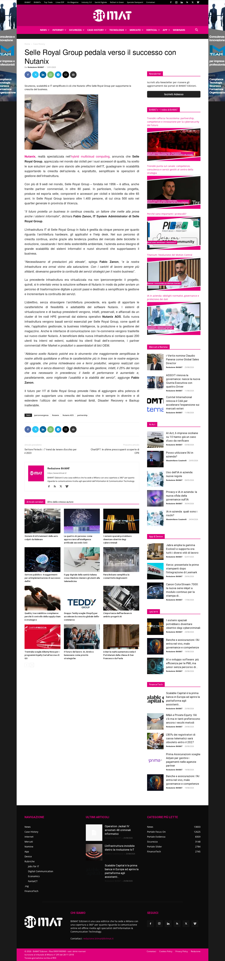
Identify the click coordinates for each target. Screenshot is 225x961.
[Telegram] (58, 74)
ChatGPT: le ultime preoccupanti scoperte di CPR (115, 451)
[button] (196, 30)
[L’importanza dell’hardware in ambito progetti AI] (121, 598)
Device (28, 856)
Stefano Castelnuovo (114, 853)
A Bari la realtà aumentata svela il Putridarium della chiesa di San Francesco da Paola (119, 655)
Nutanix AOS (68, 415)
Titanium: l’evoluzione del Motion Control (169, 254)
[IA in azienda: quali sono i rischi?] (155, 518)
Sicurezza (75, 29)
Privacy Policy (181, 951)
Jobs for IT (33, 866)
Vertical (151, 29)
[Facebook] (170, 2)
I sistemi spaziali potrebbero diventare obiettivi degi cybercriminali (117, 539)
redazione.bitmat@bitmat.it (98, 938)
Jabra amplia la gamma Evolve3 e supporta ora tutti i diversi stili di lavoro (182, 548)
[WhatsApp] (50, 74)
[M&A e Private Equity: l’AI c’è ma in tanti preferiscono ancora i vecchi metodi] (155, 721)
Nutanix (55, 415)
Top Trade (48, 2)
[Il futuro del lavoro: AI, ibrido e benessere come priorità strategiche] (82, 636)
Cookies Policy (165, 951)
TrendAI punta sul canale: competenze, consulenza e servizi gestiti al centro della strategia (170, 169)
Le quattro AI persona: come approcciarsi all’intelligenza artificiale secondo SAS (78, 539)
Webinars (179, 29)
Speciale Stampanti (135, 2)
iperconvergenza (41, 415)
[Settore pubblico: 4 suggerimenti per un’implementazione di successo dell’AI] (42, 559)
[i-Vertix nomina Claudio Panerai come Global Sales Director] (155, 362)
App (165, 29)
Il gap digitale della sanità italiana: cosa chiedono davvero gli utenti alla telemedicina (82, 577)
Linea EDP (60, 2)
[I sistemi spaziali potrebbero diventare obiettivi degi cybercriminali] (121, 521)
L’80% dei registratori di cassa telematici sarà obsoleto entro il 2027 (180, 738)
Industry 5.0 (87, 2)
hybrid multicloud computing (90, 156)
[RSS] (187, 2)
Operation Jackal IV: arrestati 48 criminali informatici (118, 830)
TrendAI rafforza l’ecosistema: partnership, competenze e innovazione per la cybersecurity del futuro (173, 122)
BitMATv (37, 2)
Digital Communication (40, 871)
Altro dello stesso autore (60, 502)
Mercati (29, 841)
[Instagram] (176, 2)
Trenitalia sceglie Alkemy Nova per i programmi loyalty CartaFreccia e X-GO (42, 655)
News (43, 29)
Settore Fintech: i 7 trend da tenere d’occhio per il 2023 (51, 451)
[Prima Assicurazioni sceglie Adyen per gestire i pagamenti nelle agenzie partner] (155, 760)
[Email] (65, 74)
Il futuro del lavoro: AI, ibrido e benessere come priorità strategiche (79, 655)
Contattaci (150, 2)
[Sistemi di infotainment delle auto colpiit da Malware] (42, 521)
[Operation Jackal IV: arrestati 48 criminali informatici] (94, 832)
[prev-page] (27, 665)
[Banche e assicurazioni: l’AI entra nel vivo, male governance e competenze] (155, 646)
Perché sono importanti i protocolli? (166, 213)
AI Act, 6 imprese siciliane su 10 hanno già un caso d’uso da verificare (182, 436)
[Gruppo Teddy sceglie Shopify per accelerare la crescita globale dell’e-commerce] (82, 598)
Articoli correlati (35, 502)
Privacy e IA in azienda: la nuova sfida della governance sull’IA (181, 495)
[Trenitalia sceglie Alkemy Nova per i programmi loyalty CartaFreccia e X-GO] (42, 636)
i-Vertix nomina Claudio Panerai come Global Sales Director (182, 359)
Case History (95, 29)
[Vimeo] (198, 2)
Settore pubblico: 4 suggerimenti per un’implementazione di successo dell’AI (42, 577)
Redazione (195, 951)
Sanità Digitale (101, 2)
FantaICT (33, 881)
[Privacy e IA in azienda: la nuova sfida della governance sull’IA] (155, 498)
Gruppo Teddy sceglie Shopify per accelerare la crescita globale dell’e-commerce (81, 616)
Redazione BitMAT (36, 67)
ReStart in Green (117, 2)
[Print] (73, 74)
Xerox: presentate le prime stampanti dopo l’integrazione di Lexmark (182, 568)
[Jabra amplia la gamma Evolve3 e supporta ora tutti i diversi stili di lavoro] (155, 551)
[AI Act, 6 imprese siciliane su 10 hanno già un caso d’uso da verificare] (155, 439)
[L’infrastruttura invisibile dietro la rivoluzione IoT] (94, 852)
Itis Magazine (72, 2)
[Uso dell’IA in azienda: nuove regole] (155, 478)
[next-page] (32, 665)
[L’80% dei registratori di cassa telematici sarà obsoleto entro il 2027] (155, 741)
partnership (82, 415)
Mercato (135, 29)
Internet (58, 29)
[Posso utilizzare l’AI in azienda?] (155, 459)
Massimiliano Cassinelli (176, 460)
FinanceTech (31, 891)
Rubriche (30, 861)
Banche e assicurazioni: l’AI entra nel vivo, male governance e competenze (182, 643)
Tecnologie (116, 29)
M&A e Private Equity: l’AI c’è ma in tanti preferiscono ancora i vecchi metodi (183, 718)
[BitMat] (112, 15)
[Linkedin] (181, 2)
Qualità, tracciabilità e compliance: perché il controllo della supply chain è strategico (42, 616)
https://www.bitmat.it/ (57, 473)
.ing (27, 886)
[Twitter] (192, 2)
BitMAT (28, 2)
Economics (34, 876)
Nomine (29, 846)
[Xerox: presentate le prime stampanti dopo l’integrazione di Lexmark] (155, 571)
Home (27, 44)
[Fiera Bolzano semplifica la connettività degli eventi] (121, 559)
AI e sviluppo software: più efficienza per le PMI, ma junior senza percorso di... (182, 663)
